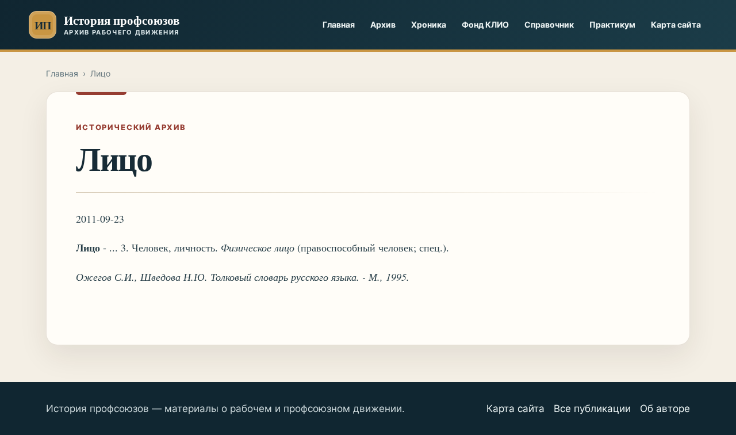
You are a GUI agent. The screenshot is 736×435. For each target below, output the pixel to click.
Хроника (428, 24)
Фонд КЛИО (485, 24)
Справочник (549, 24)
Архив (383, 24)
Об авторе (665, 408)
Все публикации (592, 408)
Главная (339, 24)
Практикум (612, 24)
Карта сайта (676, 24)
